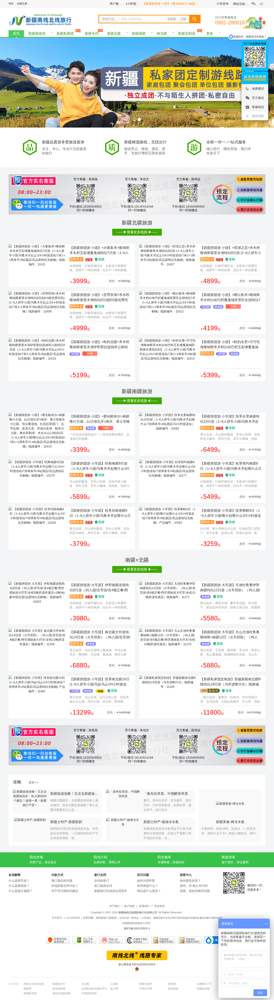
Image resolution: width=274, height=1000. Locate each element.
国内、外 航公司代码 (194, 885)
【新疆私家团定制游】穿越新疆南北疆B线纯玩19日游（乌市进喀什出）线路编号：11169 (230, 682)
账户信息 (129, 906)
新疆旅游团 (203, 988)
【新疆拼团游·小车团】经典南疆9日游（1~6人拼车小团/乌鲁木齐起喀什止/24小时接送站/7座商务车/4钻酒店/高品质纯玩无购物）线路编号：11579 (99, 466)
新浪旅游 (173, 988)
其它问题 (143, 875)
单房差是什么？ (147, 885)
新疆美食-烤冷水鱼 (230, 822)
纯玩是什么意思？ (149, 891)
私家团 (172, 19)
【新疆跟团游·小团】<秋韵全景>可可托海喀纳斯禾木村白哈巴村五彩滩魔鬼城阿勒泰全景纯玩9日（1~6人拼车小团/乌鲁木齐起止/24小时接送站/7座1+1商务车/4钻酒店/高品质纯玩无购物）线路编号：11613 (230, 345)
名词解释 (15, 875)
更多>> (33, 782)
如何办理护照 (146, 880)
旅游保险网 (58, 988)
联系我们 (144, 906)
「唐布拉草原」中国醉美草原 (165, 793)
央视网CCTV (204, 983)
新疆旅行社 (58, 983)
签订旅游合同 (103, 885)
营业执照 (159, 906)
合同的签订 (101, 880)
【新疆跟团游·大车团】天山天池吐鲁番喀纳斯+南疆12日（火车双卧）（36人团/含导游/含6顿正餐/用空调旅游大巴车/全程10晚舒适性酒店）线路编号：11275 (230, 635)
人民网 (114, 983)
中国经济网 (145, 988)
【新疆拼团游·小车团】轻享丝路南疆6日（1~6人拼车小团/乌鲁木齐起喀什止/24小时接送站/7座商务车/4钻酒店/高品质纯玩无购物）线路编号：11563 (100, 513)
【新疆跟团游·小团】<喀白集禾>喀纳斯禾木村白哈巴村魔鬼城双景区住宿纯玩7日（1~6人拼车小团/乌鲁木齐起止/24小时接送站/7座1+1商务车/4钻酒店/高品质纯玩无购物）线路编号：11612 (230, 298)
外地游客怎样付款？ (64, 885)
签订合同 (100, 875)
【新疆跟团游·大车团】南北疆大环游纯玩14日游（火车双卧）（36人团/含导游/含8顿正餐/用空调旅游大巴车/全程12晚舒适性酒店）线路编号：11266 (100, 635)
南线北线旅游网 (61, 993)
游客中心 (186, 875)
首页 (16, 33)
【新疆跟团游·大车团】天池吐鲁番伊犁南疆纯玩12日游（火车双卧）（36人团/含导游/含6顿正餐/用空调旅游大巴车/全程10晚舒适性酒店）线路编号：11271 (230, 588)
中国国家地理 (89, 993)
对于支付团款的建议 (64, 891)
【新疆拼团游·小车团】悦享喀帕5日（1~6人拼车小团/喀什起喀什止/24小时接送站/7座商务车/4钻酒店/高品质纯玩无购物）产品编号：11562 (230, 513)
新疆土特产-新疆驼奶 (66, 822)
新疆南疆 (139, 33)
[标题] (37, 255)
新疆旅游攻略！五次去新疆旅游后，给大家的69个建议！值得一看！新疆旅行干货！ (75, 793)
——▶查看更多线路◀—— (137, 232)
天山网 (85, 983)
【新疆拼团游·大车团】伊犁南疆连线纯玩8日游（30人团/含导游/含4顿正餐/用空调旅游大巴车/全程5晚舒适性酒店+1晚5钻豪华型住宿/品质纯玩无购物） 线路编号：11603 (99, 588)
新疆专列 (91, 33)
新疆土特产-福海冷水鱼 (161, 822)
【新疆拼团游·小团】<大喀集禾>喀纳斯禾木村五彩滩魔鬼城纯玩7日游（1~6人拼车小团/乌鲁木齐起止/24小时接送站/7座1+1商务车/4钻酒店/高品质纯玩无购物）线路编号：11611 (99, 251)
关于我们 (114, 906)
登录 (11, 3)
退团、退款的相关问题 (195, 891)
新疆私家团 (65, 33)
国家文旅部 (145, 983)
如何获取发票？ (190, 880)
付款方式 (57, 875)
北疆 (183, 19)
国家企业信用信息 (34, 983)
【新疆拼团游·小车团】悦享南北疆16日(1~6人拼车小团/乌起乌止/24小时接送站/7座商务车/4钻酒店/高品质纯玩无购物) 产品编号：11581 (99, 682)
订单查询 (223, 3)
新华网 (172, 983)
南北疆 (162, 33)
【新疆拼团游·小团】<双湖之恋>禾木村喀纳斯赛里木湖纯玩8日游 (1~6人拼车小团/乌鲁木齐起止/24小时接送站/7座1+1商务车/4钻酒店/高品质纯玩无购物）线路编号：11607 (230, 251)
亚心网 (114, 988)
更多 (209, 33)
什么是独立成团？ (21, 891)
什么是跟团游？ (19, 885)
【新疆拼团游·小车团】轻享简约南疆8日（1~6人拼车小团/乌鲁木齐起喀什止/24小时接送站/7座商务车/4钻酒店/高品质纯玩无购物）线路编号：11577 (230, 466)
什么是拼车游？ (19, 880)
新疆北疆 (114, 33)
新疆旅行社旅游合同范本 (110, 891)
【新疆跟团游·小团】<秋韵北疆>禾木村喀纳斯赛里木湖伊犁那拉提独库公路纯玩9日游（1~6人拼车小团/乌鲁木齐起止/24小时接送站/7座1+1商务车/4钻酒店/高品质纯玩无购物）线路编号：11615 (100, 345)
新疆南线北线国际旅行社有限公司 (138, 912)
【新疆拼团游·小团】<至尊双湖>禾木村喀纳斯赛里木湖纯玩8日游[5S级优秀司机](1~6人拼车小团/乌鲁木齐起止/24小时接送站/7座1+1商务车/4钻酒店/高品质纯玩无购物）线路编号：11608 (100, 298)
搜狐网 (27, 988)
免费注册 (22, 3)
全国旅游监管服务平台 (94, 988)
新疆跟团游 (36, 33)
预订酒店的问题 (61, 880)
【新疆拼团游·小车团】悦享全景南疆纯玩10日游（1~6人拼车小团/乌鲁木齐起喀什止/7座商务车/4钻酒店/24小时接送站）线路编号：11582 (229, 419)
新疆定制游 (186, 33)
